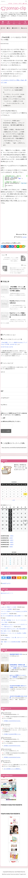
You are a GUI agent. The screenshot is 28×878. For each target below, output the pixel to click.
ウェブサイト (4, 404)
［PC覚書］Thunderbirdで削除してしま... (12, 734)
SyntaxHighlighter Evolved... (10, 714)
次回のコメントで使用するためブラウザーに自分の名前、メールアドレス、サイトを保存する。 (14, 413)
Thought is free (22, 874)
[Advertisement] (14, 218)
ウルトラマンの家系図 (6, 609)
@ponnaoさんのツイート (7, 593)
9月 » (21, 567)
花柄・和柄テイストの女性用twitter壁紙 (10, 641)
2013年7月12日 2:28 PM (7, 347)
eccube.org (6, 762)
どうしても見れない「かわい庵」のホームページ (13, 637)
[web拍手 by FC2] (26, 246)
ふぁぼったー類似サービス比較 (8, 607)
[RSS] (20, 246)
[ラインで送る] (18, 246)
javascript (20, 234)
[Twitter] (3, 577)
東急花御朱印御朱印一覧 (16, 654)
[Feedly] (24, 577)
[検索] (26, 1)
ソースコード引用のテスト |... (10, 750)
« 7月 (6, 567)
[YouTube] (14, 577)
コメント (3, 372)
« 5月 (13, 500)
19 (10, 562)
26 (10, 564)
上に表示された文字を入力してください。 (11, 421)
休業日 (11, 535)
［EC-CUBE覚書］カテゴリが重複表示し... (12, 768)
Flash (25, 234)
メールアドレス (5, 397)
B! (15, 3)
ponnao (24, 237)
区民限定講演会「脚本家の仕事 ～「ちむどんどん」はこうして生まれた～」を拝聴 (18, 666)
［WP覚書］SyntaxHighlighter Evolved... (12, 720)
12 (10, 560)
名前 (2, 391)
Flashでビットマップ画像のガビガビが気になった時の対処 (18, 315)
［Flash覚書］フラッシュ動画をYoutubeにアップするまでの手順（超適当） (18, 288)
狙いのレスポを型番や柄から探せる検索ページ (12, 615)
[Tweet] (2, 246)
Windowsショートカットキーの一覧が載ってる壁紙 (13, 633)
